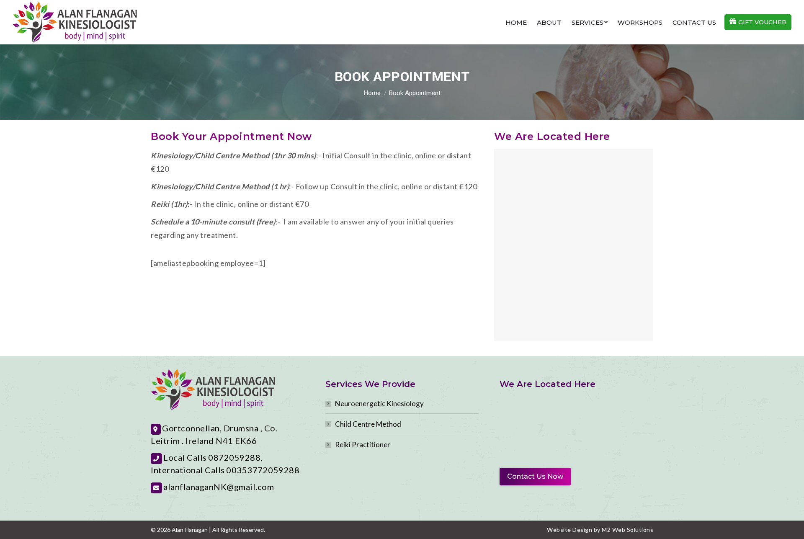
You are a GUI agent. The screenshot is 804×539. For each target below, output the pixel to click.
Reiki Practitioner (362, 444)
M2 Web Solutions (627, 529)
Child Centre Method (368, 424)
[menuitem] (516, 22)
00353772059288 (262, 470)
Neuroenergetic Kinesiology (379, 403)
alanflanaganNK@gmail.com (218, 487)
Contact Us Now (535, 476)
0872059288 (234, 457)
